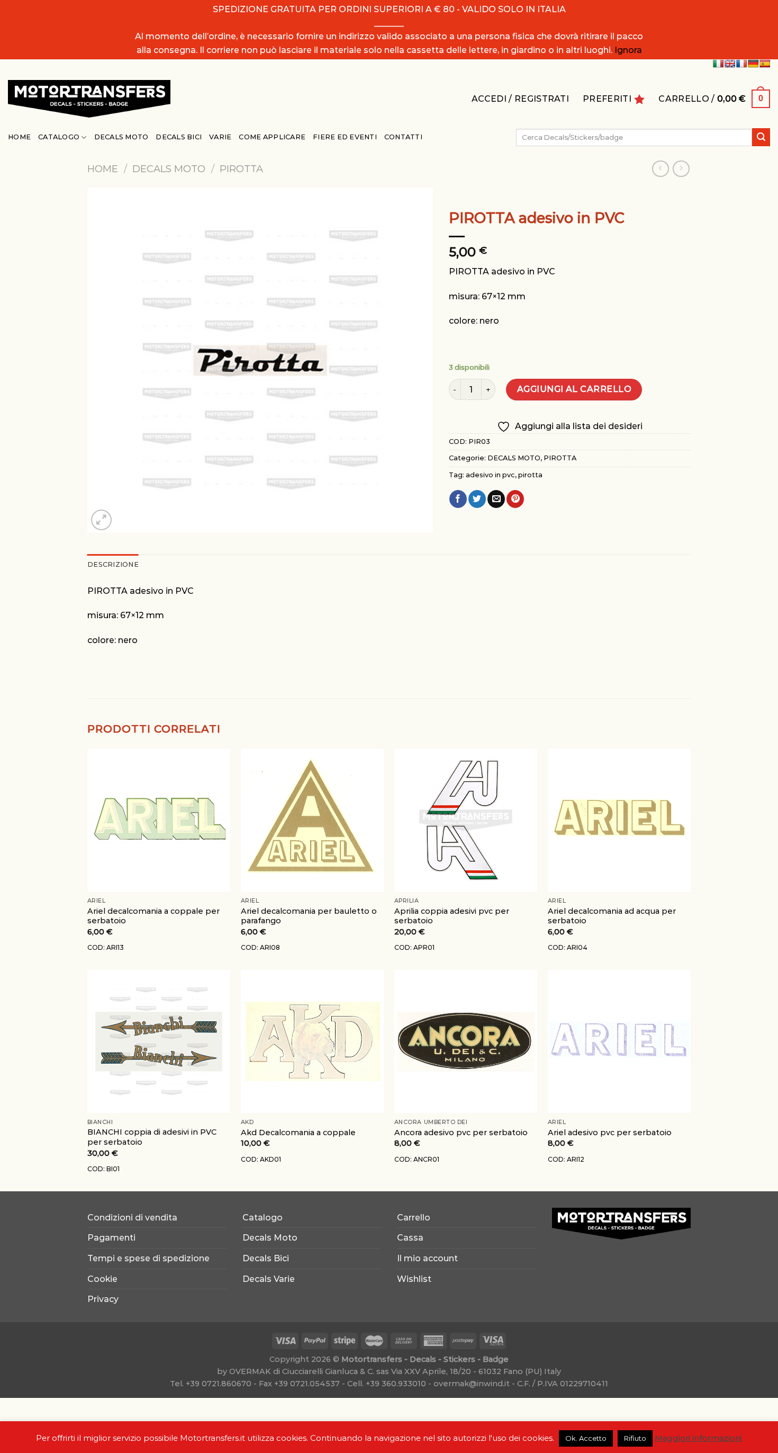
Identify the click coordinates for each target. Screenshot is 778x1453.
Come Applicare (272, 137)
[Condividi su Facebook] (458, 499)
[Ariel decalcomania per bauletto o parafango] (312, 820)
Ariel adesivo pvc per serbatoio (610, 1132)
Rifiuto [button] (635, 1438)
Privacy (103, 1299)
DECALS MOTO (168, 169)
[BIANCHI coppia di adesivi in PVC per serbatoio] (158, 1041)
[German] (753, 63)
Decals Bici (179, 137)
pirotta (530, 475)
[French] (741, 63)
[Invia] (761, 137)
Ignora (628, 50)
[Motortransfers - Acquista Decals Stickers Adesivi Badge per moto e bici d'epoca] (89, 98)
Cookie (102, 1279)
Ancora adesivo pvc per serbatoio (461, 1132)
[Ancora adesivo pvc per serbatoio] (465, 1041)
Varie (220, 137)
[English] (730, 63)
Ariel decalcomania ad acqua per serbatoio (612, 916)
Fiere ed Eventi (345, 137)
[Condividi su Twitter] (477, 499)
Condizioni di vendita (132, 1218)
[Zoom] (101, 520)
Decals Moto (121, 137)
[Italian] (718, 63)
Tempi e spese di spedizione (148, 1258)
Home (19, 137)
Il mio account (427, 1258)
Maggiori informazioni (698, 1438)
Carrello (413, 1218)
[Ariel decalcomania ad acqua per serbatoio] (619, 820)
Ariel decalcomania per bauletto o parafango (309, 916)
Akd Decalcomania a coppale (298, 1132)
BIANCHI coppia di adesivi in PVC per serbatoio (151, 1137)
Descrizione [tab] (113, 564)
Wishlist (414, 1279)
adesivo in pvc (490, 475)
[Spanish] (764, 63)
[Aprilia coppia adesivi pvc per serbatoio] (465, 820)
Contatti (403, 137)
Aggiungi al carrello (574, 389)
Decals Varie (268, 1279)
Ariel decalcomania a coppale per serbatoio (153, 916)
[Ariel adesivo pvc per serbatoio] (619, 1041)
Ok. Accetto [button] (586, 1438)
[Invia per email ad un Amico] (496, 499)
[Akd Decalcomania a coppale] (312, 1041)
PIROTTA (241, 169)
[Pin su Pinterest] (515, 499)
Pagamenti (111, 1238)
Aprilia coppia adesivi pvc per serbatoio (451, 916)
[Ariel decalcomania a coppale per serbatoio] (158, 820)
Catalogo (58, 137)
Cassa (410, 1238)
